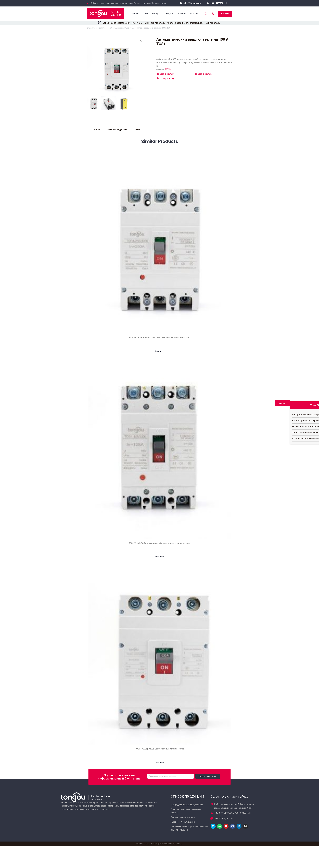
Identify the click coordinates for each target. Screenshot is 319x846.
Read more (159, 351)
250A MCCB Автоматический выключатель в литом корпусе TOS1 (159, 337)
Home (88, 28)
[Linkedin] (239, 826)
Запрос (226, 13)
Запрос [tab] (136, 130)
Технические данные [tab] (116, 130)
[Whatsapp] (219, 826)
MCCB (126, 28)
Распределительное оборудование (107, 28)
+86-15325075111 (218, 3)
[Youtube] (226, 826)
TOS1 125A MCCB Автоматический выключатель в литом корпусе (159, 543)
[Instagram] (245, 826)
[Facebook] (232, 826)
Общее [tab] (96, 130)
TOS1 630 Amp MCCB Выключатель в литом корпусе (159, 749)
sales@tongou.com (192, 3)
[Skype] (213, 826)
